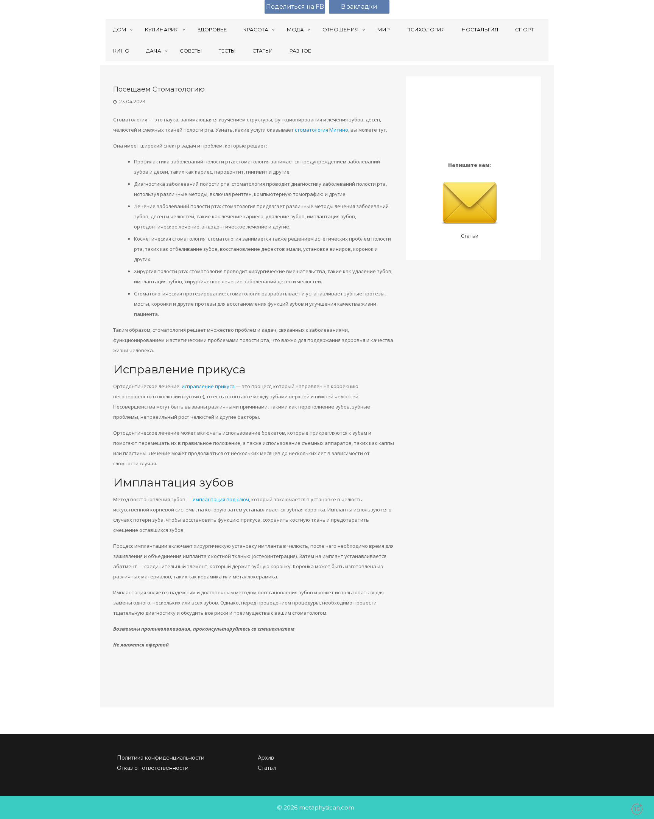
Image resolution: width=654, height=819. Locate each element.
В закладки (359, 6)
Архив (266, 757)
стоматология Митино (321, 129)
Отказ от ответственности (152, 768)
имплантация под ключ (221, 499)
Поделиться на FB (295, 6)
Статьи (469, 235)
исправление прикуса (208, 386)
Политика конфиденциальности (160, 757)
